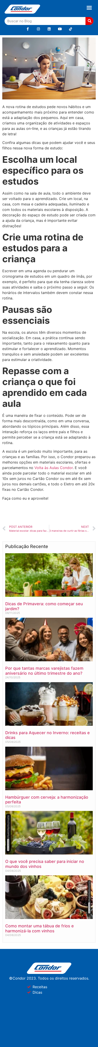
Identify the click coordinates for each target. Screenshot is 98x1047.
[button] (89, 7)
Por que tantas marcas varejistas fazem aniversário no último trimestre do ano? (44, 671)
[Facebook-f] (27, 29)
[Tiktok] (70, 29)
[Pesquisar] (89, 21)
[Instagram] (38, 29)
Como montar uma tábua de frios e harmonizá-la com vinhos (39, 928)
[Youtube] (60, 29)
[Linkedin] (49, 29)
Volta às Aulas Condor (53, 467)
